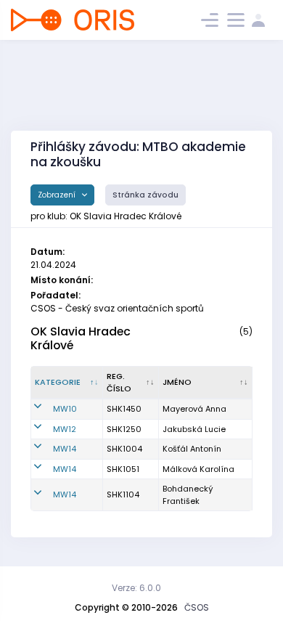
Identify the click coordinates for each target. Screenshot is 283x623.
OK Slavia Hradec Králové (80, 338)
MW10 (65, 409)
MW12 (64, 429)
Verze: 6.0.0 (136, 588)
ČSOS (196, 607)
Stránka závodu (145, 195)
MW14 (64, 449)
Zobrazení (58, 195)
